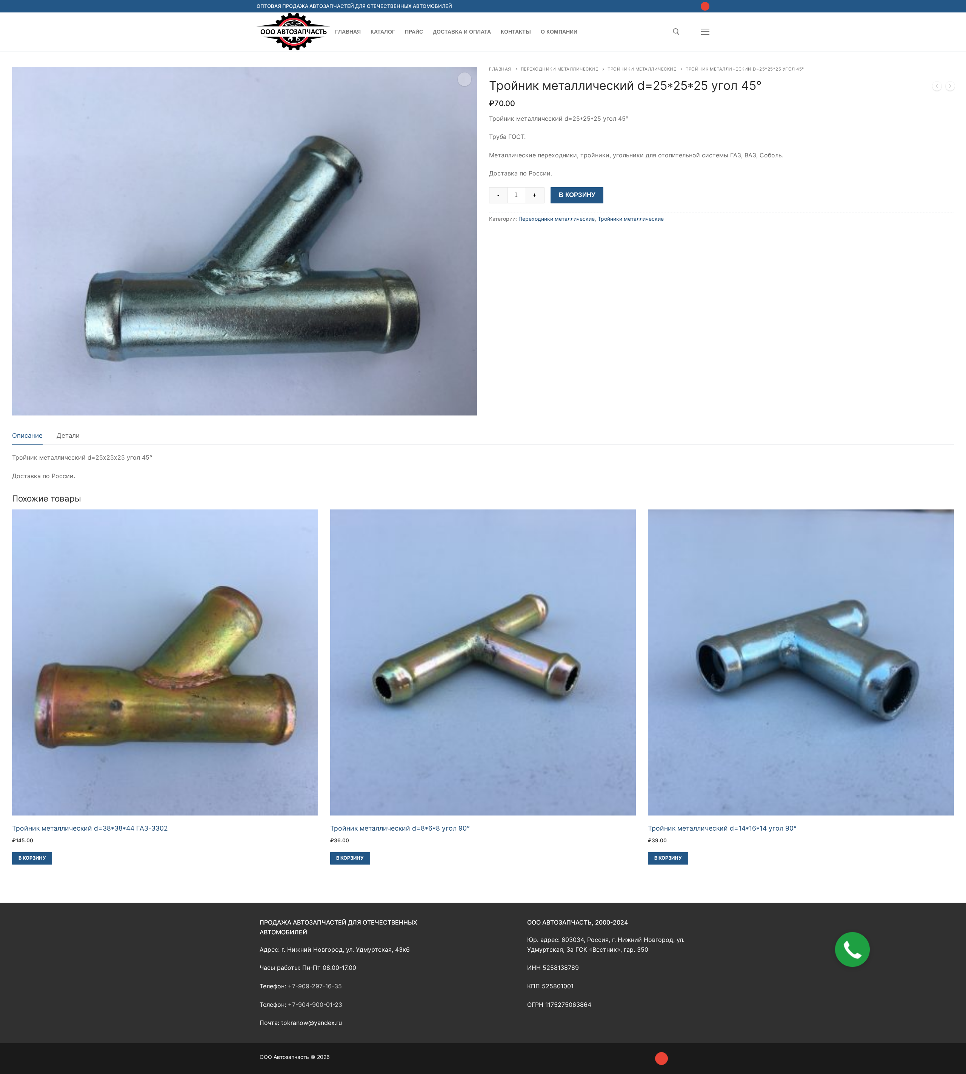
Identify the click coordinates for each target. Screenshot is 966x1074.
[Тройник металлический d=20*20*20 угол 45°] (950, 88)
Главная (500, 69)
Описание (27, 435)
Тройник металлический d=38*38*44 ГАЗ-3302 (90, 828)
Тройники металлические (642, 69)
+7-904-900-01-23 (315, 1004)
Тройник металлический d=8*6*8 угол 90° (400, 828)
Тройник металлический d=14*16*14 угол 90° (722, 828)
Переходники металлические (559, 69)
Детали (68, 435)
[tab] (27, 436)
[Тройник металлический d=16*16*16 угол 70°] (936, 88)
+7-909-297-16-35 (315, 986)
